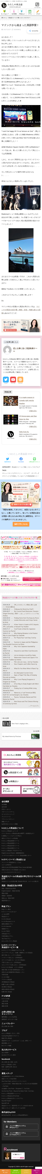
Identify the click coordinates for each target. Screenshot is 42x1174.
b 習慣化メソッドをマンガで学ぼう (12, 836)
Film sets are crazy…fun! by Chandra (26, 662)
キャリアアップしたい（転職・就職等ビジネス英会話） (17, 952)
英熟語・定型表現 (7, 895)
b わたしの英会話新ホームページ (11, 1093)
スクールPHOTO (6, 865)
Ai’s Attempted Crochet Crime (23, 673)
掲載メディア (5, 821)
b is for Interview (6, 926)
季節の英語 (5, 893)
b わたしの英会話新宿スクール (10, 843)
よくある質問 (5, 914)
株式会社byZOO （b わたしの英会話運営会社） (15, 1115)
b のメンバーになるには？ (9, 911)
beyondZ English (6, 1100)
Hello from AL (24, 432)
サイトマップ (5, 1069)
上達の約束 (5, 1001)
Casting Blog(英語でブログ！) (10, 1036)
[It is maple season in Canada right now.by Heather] (10, 401)
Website (20, 383)
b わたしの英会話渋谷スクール (10, 845)
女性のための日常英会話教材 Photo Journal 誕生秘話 (17, 867)
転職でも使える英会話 (8, 984)
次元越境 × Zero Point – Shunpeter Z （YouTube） (16, 1088)
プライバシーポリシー (8, 819)
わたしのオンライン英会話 (9, 941)
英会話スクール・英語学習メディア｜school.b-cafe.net (17, 1105)
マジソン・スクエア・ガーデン (27, 473)
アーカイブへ (34, 706)
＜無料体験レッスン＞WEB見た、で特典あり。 (20, 572)
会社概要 (4, 804)
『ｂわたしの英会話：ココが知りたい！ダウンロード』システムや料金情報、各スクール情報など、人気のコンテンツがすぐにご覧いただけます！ (21, 559)
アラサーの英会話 (7, 979)
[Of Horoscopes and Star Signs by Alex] (10, 419)
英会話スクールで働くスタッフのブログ (26, 467)
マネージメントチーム (8, 812)
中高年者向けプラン (7, 936)
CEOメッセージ (6, 809)
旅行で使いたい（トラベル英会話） (12, 955)
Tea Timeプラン (6, 938)
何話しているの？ (19, 476)
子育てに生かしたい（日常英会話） (12, 962)
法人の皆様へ (5, 1052)
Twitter (6, 383)
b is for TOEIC (6, 931)
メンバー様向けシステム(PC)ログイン (18, 1126)
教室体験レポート (7, 1043)
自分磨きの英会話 (7, 987)
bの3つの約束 (5, 998)
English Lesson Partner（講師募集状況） (13, 853)
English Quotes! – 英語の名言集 (11, 891)
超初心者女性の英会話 (8, 989)
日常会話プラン (6, 933)
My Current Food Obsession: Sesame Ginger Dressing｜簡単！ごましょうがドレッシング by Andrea (21, 613)
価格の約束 (5, 1006)
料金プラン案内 (6, 909)
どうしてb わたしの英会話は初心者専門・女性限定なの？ (18, 833)
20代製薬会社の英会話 (8, 982)
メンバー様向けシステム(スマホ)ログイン (18, 1133)
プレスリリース (6, 816)
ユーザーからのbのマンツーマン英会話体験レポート (17, 855)
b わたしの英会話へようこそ (10, 831)
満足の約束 (5, 1003)
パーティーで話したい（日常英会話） (12, 957)
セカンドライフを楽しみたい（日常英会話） (14, 965)
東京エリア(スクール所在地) (10, 838)
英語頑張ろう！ (33, 476)
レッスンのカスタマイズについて (11, 872)
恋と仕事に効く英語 (7, 1026)
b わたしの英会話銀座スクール (10, 841)
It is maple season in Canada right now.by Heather (26, 400)
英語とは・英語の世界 (8, 898)
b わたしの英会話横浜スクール (10, 848)
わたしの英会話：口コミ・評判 (10, 1033)
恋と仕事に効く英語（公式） (10, 1062)
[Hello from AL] (10, 435)
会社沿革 (4, 807)
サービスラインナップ (8, 814)
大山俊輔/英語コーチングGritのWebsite (13, 1076)
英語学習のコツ (6, 900)
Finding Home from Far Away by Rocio (26, 618)
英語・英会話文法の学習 (9, 888)
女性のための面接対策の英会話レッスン (13, 972)
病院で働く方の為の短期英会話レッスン (13, 969)
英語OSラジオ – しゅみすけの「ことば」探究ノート (17, 1040)
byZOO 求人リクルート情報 (10, 824)
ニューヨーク (8, 473)
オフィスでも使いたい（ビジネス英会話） (14, 960)
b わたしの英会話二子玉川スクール (12, 850)
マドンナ (7, 476)
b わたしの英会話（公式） (9, 1064)
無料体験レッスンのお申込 (9, 1017)
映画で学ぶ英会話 (7, 1038)
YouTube (13, 383)
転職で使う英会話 (7, 991)
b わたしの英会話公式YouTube (10, 1096)
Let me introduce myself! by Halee (25, 655)
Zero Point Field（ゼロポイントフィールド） (14, 1081)
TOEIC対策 (5, 974)
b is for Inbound (6, 919)
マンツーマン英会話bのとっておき (11, 862)
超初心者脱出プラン (7, 924)
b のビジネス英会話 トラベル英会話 (12, 967)
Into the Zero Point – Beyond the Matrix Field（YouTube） (18, 1091)
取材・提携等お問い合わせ (9, 1067)
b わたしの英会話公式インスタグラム (12, 1098)
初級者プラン (5, 929)
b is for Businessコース (8, 921)
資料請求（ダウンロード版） (10, 1019)
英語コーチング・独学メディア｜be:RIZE (13, 1108)
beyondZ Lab (5, 1103)
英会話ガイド (5, 916)
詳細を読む (33, 411)
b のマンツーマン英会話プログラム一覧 (13, 950)
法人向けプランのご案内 (9, 1055)
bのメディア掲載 (6, 1045)
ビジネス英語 (5, 977)
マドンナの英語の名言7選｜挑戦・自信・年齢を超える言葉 (21, 310)
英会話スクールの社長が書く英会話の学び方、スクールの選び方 (20, 881)
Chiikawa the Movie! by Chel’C (24, 609)
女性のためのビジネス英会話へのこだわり (14, 869)
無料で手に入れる (21, 524)
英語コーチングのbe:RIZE (9, 1079)
